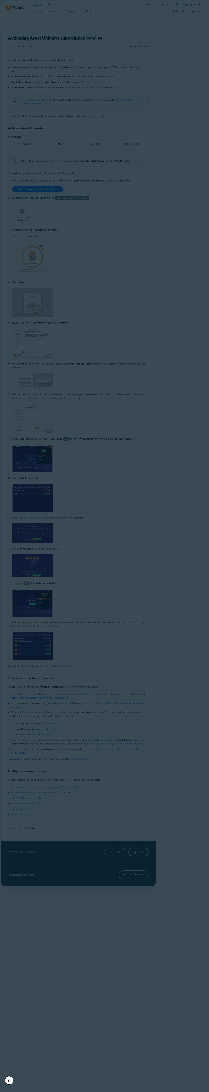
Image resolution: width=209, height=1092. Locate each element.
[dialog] (104, 546)
